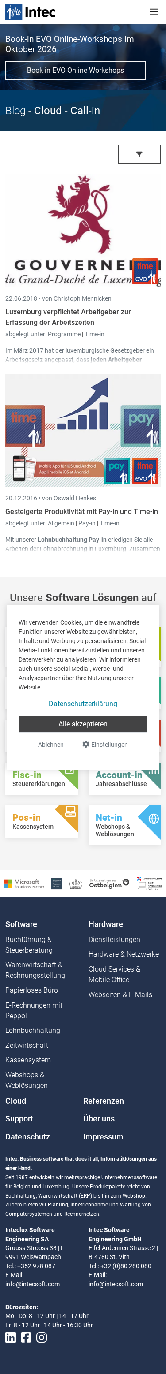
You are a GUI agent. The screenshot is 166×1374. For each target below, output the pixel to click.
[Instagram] (41, 1337)
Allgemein (62, 523)
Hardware (106, 924)
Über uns (99, 1118)
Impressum (103, 1136)
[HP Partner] (56, 883)
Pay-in (87, 523)
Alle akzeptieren (83, 724)
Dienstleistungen (114, 939)
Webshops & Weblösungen (26, 1080)
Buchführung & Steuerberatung (29, 944)
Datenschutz (27, 1136)
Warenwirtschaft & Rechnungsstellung (35, 970)
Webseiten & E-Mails (120, 994)
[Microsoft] (24, 883)
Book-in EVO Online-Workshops (75, 70)
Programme (65, 334)
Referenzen (103, 1101)
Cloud (15, 1101)
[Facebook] (26, 1337)
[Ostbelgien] (109, 883)
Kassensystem (28, 1060)
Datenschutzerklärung (83, 704)
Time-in (94, 334)
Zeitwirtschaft (26, 1045)
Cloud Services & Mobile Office (114, 974)
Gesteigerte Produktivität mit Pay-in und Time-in (81, 511)
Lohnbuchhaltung (32, 1030)
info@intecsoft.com (32, 1284)
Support (19, 1118)
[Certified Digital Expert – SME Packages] (149, 883)
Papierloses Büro (31, 990)
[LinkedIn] (10, 1337)
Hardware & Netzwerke (124, 954)
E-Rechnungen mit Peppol (33, 1010)
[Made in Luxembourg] (75, 883)
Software (21, 924)
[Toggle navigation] (154, 12)
